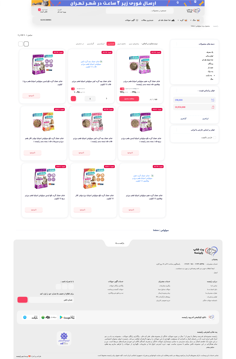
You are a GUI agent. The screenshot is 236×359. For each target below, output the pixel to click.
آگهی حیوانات (130, 20)
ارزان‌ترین (100, 44)
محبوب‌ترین (121, 44)
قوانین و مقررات (212, 297)
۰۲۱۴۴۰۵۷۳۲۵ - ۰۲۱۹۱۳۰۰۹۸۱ (194, 264)
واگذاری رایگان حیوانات (116, 286)
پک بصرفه (209, 52)
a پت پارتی (210, 75)
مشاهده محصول (129, 99)
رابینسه (215, 26)
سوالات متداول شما (164, 289)
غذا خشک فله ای (164, 20)
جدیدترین (111, 44)
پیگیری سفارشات (164, 286)
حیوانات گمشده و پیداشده (115, 289)
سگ (194, 20)
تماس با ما (214, 286)
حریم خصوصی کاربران (163, 300)
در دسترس (80, 44)
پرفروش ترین (134, 44)
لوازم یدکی (209, 56)
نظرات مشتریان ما (211, 293)
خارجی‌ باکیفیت (206, 137)
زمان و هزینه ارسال (164, 293)
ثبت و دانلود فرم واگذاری (115, 293)
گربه (181, 20)
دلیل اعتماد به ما (212, 289)
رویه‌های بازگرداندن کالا (163, 297)
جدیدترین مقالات (147, 20)
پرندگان (210, 64)
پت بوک (210, 71)
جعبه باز (210, 67)
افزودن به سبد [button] (73, 98)
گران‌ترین (90, 44)
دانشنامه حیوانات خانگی (210, 300)
